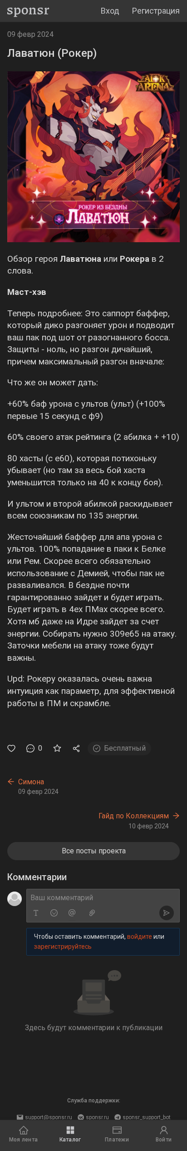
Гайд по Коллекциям (133, 816)
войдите (139, 936)
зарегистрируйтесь (63, 946)
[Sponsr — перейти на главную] (28, 11)
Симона (31, 781)
